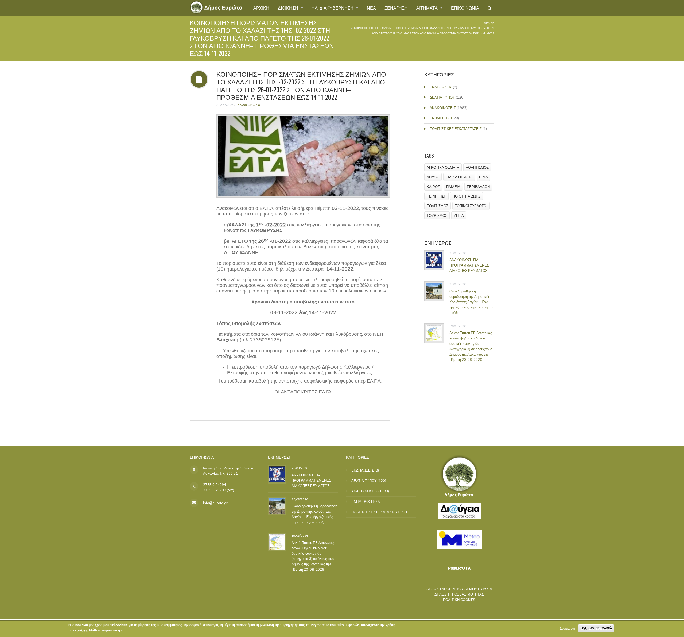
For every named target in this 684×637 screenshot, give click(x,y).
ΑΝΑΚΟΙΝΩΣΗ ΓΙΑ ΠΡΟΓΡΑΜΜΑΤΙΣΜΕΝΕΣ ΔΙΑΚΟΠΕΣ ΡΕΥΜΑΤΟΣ (469, 265)
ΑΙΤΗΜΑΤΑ (427, 8)
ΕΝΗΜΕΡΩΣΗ (441, 118)
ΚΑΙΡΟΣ (433, 186)
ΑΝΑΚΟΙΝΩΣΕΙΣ (249, 105)
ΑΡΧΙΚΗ (261, 8)
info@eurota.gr (215, 503)
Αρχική (489, 22)
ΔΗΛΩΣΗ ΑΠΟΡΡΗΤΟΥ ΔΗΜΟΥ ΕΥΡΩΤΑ (459, 589)
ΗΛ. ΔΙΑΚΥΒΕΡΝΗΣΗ (333, 8)
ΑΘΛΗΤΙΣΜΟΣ (477, 167)
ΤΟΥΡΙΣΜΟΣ (437, 215)
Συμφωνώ (567, 628)
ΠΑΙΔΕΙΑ (453, 186)
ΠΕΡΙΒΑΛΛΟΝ (478, 186)
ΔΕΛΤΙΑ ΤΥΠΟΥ (442, 97)
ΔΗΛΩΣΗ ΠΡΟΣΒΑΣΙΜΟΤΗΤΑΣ (459, 594)
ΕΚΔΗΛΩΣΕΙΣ (441, 87)
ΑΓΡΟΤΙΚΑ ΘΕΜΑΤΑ (443, 167)
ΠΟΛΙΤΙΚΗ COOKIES (459, 599)
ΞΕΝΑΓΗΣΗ (396, 8)
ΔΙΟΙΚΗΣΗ (288, 8)
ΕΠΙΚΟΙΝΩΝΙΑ (465, 8)
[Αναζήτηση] (489, 8)
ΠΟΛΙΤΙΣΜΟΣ (437, 206)
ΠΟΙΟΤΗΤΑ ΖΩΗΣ (466, 196)
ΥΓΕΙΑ (459, 215)
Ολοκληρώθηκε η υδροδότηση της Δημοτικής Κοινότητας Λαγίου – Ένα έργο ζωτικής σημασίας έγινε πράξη (471, 302)
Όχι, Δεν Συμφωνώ (596, 628)
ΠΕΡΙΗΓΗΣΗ (436, 196)
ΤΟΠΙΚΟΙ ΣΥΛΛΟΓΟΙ (471, 206)
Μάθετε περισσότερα (106, 630)
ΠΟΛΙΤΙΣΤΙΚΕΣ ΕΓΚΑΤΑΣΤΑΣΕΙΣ (456, 128)
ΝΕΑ (371, 8)
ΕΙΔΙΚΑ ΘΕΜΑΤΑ (459, 177)
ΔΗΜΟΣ (433, 177)
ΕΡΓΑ (483, 177)
